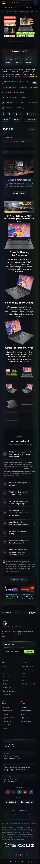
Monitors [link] (5, 680)
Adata (7, 814)
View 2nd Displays (19, 193)
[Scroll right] (35, 61)
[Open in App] (28, 861)
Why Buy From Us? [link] (8, 711)
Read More (33, 77)
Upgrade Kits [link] (6, 687)
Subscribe (29, 651)
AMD (23, 814)
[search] (22, 3)
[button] (3, 114)
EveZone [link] (5, 728)
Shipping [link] (5, 714)
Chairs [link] (4, 684)
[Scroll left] (3, 61)
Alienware (16, 814)
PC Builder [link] (23, 707)
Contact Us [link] (24, 673)
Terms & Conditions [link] (26, 666)
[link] (7, 7)
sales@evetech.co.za (11, 756)
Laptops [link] (5, 673)
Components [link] (6, 694)
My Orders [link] (24, 677)
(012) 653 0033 (9, 747)
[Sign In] (4, 861)
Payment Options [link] (8, 718)
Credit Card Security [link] (27, 670)
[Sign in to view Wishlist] (16, 861)
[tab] (5, 152)
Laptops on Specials (12, 11)
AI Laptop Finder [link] (25, 711)
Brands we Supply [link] (26, 721)
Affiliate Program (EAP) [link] (28, 684)
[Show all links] (35, 7)
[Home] (2, 12)
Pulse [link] (4, 666)
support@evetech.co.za (12, 758)
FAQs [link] (22, 680)
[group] (19, 79)
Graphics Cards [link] (7, 677)
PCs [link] (3, 670)
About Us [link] (5, 707)
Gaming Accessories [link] (9, 691)
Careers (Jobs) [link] (7, 725)
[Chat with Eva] (22, 861)
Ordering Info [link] (6, 721)
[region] (19, 27)
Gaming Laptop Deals (26, 11)
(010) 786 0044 (9, 744)
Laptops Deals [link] (25, 718)
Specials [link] (23, 714)
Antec (30, 814)
